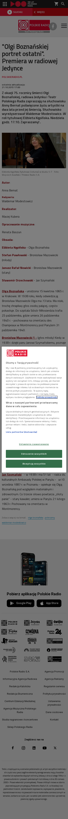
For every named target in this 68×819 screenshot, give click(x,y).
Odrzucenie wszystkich (34, 453)
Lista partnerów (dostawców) (21, 432)
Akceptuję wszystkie (34, 463)
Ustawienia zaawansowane (34, 444)
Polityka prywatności (47, 397)
